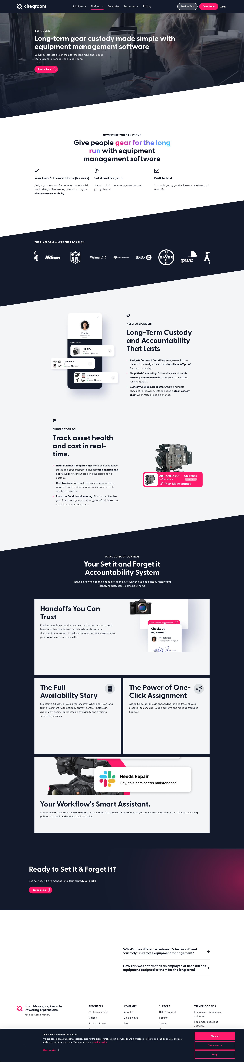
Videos (93, 1018)
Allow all (215, 1036)
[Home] (31, 6)
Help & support (167, 1012)
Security (163, 1018)
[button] (166, 951)
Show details (49, 1050)
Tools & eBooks (97, 1023)
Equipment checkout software (206, 1024)
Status (162, 1023)
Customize (213, 1045)
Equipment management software (208, 1014)
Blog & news (131, 1018)
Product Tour (187, 6)
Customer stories (98, 1012)
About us (129, 1012)
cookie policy (100, 1042)
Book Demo (208, 6)
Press (127, 1023)
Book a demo (44, 69)
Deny (214, 1054)
